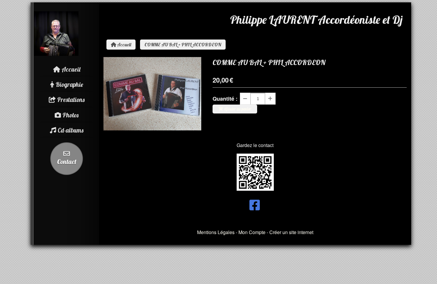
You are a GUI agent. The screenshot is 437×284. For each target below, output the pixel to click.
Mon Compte (251, 232)
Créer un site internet (291, 232)
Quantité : (225, 98)
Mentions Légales (216, 232)
